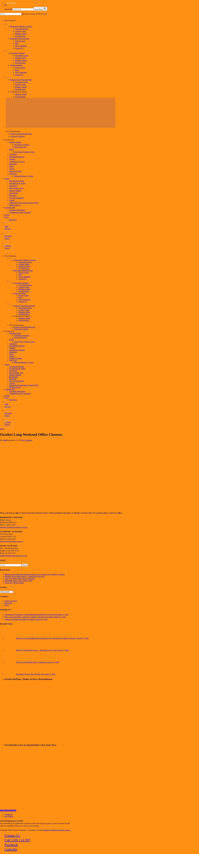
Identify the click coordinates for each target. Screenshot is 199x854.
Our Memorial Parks (16, 367)
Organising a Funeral (21, 335)
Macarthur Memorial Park (23, 270)
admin (5, 440)
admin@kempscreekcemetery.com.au (13, 555)
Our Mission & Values (17, 369)
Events (7, 396)
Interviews (13, 400)
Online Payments (15, 358)
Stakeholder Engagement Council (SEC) (24, 385)
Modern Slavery (15, 387)
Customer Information (17, 391)
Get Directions (23, 268)
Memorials (13, 352)
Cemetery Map (23, 264)
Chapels (12, 348)
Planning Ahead (24, 266)
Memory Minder (15, 375)
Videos (11, 356)
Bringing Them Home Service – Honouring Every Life (25, 576)
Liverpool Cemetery (21, 283)
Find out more (23, 273)
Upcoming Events (25, 262)
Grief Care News (11, 601)
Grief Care (13, 360)
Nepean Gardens (20, 293)
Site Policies (9, 816)
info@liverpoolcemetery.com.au (11, 541)
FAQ (20, 275)
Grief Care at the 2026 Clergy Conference (20, 579)
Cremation (13, 344)
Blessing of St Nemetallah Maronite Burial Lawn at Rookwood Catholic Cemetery (35, 574)
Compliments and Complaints (20, 393)
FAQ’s (11, 354)
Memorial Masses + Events (24, 362)
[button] (6, 6)
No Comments (27, 440)
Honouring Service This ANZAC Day (19, 581)
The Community (24, 277)
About (7, 364)
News (20, 297)
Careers (12, 383)
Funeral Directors (20, 337)
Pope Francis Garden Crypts (24, 342)
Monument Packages (16, 346)
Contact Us (22, 279)
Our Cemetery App (16, 373)
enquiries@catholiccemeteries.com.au (13, 527)
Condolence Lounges (17, 350)
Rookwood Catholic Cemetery (25, 260)
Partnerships (13, 377)
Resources (13, 379)
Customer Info (10, 389)
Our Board (13, 371)
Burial (11, 340)
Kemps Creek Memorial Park (24, 306)
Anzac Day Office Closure (14, 583)
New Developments (16, 381)
